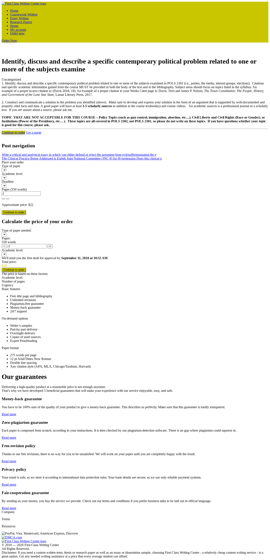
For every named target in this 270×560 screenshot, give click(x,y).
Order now (17, 33)
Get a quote (33, 132)
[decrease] (7, 198)
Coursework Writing (23, 14)
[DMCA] (12, 537)
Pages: (6, 238)
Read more (9, 414)
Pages (5, 189)
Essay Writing (19, 18)
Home (14, 10)
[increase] (3, 198)
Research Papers (21, 22)
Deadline (8, 181)
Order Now (9, 40)
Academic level (12, 174)
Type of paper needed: (16, 230)
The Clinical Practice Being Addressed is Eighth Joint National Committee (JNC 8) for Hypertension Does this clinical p (82, 158)
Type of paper (11, 166)
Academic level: (12, 250)
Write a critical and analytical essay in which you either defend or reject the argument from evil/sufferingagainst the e (79, 154)
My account (18, 29)
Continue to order (13, 132)
